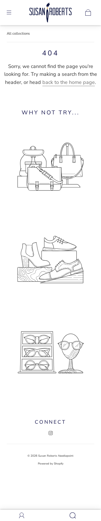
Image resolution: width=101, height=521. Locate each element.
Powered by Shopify (50, 464)
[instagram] (50, 433)
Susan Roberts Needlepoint (56, 456)
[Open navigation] (13, 13)
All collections (18, 33)
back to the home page (68, 82)
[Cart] (88, 12)
